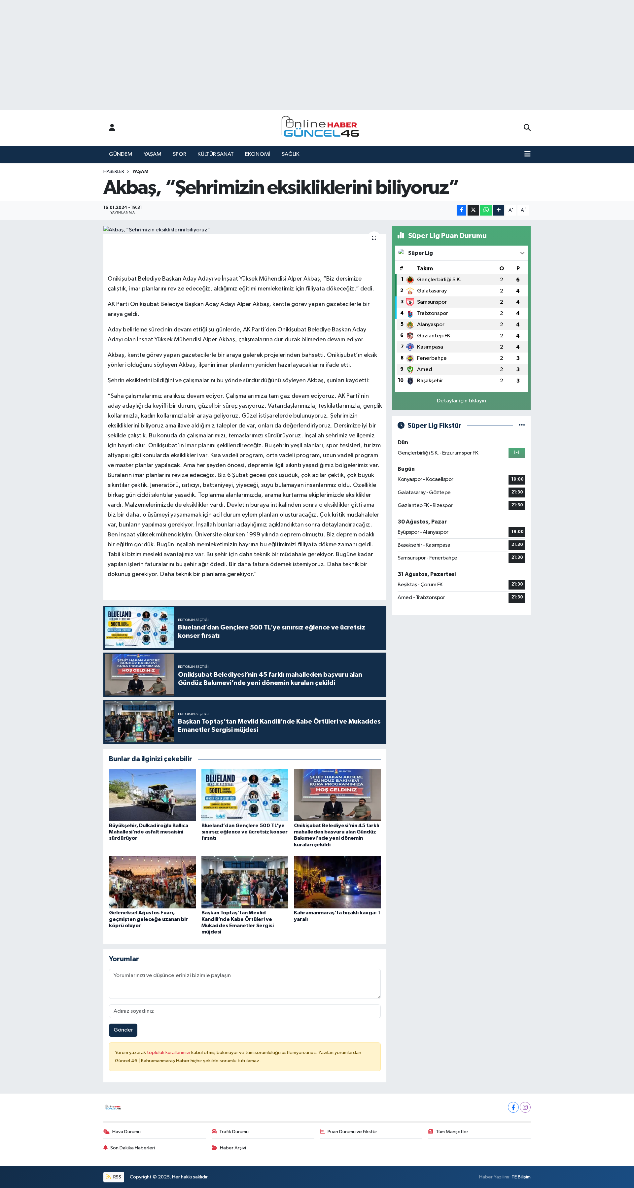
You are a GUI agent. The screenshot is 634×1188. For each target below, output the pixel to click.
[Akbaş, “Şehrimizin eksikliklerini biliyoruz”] (244, 230)
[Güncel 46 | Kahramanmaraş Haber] (322, 128)
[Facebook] (513, 1107)
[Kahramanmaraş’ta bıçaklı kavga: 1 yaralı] (337, 882)
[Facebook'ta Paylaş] (461, 210)
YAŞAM (152, 154)
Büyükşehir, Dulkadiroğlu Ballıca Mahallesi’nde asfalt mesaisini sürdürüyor (148, 832)
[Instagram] (525, 1107)
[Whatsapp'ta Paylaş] (486, 210)
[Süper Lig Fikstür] (522, 425)
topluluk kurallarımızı (169, 1052)
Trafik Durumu (234, 1131)
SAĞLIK (290, 154)
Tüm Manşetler (452, 1131)
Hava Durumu (126, 1131)
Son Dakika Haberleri (132, 1147)
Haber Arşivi (233, 1147)
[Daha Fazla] (498, 210)
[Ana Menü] (527, 154)
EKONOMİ (257, 154)
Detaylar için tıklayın (461, 401)
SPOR (179, 154)
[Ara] (527, 128)
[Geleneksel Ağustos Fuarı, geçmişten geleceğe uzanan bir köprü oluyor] (152, 882)
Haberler (113, 171)
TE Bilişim (521, 1176)
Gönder (123, 1030)
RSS (116, 1176)
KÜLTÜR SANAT (215, 154)
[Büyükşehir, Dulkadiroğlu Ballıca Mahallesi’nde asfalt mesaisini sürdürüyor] (152, 795)
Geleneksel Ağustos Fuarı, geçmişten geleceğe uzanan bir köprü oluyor (148, 919)
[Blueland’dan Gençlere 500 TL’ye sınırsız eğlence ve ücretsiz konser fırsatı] (244, 795)
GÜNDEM (120, 154)
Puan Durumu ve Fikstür (352, 1131)
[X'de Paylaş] (473, 210)
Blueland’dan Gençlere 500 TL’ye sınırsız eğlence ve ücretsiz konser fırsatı (244, 832)
